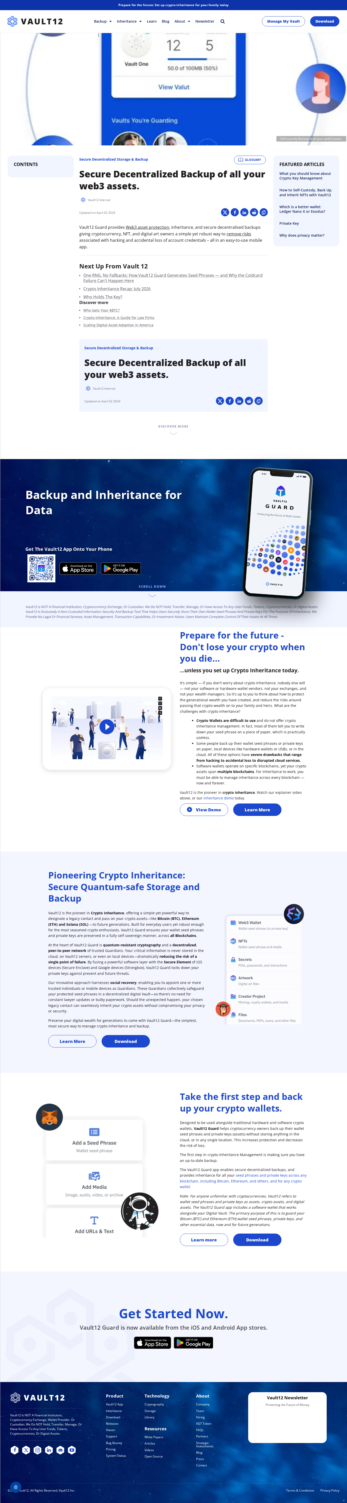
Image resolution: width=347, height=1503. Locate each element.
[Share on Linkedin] (244, 212)
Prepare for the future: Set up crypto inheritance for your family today (173, 5)
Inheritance (127, 21)
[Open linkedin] (48, 1450)
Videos (149, 1450)
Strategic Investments (204, 1444)
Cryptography (154, 1404)
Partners (202, 1436)
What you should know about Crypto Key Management (305, 175)
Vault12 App (114, 1404)
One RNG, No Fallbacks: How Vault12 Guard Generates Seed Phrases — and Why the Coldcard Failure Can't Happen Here (173, 277)
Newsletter (204, 21)
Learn (152, 21)
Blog (165, 21)
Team (200, 1411)
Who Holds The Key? (102, 297)
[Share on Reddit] (254, 212)
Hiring (200, 1417)
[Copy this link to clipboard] (264, 212)
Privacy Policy (329, 1490)
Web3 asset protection (147, 227)
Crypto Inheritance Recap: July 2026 (117, 289)
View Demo (208, 810)
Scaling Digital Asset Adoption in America (118, 325)
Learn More (257, 810)
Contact (201, 1465)
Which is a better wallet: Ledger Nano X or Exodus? (302, 209)
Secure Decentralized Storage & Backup (113, 159)
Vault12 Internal (99, 200)
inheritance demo (218, 798)
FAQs (199, 1430)
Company (203, 1404)
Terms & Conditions (300, 1490)
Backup (101, 21)
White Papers (154, 1437)
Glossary (253, 160)
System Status (116, 1455)
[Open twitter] (26, 1450)
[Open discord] (60, 1450)
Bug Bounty (114, 1443)
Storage (150, 1411)
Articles (150, 1443)
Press (200, 1459)
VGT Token (203, 1423)
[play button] (107, 727)
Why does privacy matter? (301, 235)
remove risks (239, 234)
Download (325, 21)
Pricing (111, 1449)
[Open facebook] (14, 1450)
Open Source (154, 1456)
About (180, 21)
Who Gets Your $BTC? (101, 310)
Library (149, 1417)
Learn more (204, 1240)
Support (111, 1436)
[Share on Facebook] (235, 212)
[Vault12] (35, 21)
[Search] (222, 21)
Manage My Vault (283, 21)
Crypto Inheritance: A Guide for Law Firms (118, 317)
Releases (112, 1423)
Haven (110, 1430)
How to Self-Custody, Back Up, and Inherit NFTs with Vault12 (305, 192)
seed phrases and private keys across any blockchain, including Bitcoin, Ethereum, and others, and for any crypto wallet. (243, 1181)
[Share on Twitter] (225, 212)
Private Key (289, 223)
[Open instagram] (37, 1450)
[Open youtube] (71, 1450)
